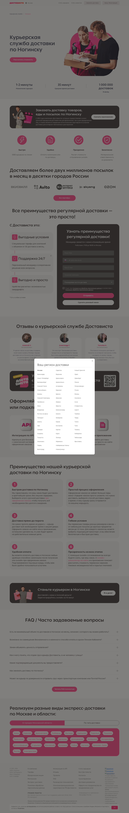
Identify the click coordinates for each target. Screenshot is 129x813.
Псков (77, 390)
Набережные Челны (62, 445)
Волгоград (40, 449)
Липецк (58, 437)
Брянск (58, 394)
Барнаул (58, 390)
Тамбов (77, 414)
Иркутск (58, 406)
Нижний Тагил (42, 386)
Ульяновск (40, 441)
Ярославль (78, 441)
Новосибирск (41, 390)
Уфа (38, 426)
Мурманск (59, 441)
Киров (58, 422)
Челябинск (40, 402)
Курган (58, 429)
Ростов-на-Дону (42, 414)
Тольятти (40, 437)
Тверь (76, 418)
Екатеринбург (41, 382)
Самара (39, 429)
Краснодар (41, 374)
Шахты (39, 422)
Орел (76, 374)
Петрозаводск (79, 386)
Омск (39, 406)
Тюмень (77, 429)
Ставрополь (79, 406)
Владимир (40, 410)
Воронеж (59, 374)
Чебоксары (78, 437)
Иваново (59, 398)
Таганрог (40, 418)
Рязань (77, 394)
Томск (76, 422)
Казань (39, 394)
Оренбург (78, 378)
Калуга (58, 414)
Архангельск (60, 382)
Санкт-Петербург (43, 378)
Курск (57, 433)
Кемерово (59, 418)
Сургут (77, 410)
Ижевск (58, 402)
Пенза (77, 382)
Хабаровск (78, 433)
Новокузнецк (60, 449)
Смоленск (78, 398)
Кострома (59, 426)
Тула (76, 426)
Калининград (60, 410)
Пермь (39, 445)
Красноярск (60, 378)
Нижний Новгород (43, 398)
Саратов (59, 370)
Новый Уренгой (80, 370)
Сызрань (40, 433)
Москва (39, 370)
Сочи (76, 402)
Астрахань (59, 386)
